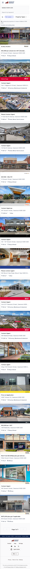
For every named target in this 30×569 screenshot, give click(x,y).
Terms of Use (15, 559)
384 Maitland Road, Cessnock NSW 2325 (13, 335)
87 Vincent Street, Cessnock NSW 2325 (13, 53)
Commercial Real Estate (9, 2)
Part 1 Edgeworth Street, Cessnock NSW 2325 (15, 85)
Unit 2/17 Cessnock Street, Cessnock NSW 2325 (15, 304)
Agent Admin (17, 549)
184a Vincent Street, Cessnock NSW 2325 (13, 458)
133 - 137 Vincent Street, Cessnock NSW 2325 (15, 242)
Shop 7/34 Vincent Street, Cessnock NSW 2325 (15, 367)
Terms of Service (19, 567)
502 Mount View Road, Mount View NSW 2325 (15, 273)
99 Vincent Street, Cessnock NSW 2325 (13, 519)
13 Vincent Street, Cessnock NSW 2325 (13, 179)
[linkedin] (15, 546)
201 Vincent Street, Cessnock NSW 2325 (13, 210)
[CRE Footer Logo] (15, 540)
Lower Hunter (18, 536)
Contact (9, 543)
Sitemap (21, 559)
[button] (2, 36)
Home (3, 536)
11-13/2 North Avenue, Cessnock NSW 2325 (14, 116)
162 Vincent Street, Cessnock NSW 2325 (13, 488)
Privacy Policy (10, 567)
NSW (12, 536)
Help (15, 543)
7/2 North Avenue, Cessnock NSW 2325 (13, 148)
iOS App (21, 543)
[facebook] (11, 546)
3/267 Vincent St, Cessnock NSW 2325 (12, 397)
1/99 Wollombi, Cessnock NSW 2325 (12, 427)
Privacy (9, 559)
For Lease (8, 536)
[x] (18, 546)
